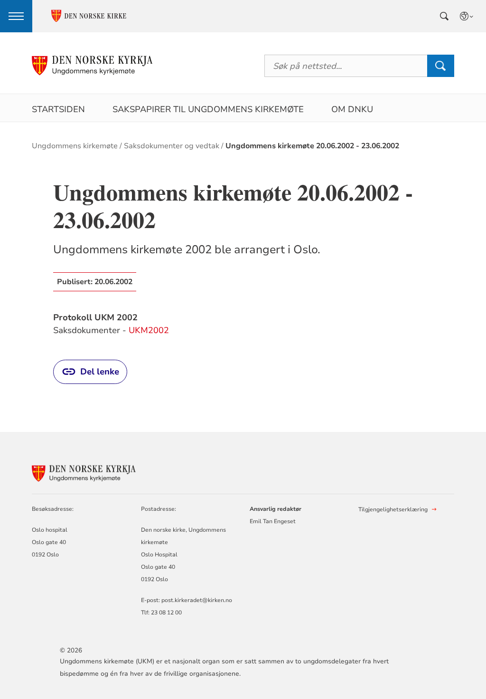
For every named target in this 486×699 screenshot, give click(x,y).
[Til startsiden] (92, 66)
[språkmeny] (467, 16)
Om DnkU (352, 109)
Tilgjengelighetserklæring (393, 509)
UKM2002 (149, 330)
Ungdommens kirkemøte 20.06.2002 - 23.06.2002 (312, 146)
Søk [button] (440, 66)
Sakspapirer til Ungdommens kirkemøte (208, 109)
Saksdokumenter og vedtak (171, 146)
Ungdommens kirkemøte (75, 146)
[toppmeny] (16, 16)
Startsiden (58, 109)
